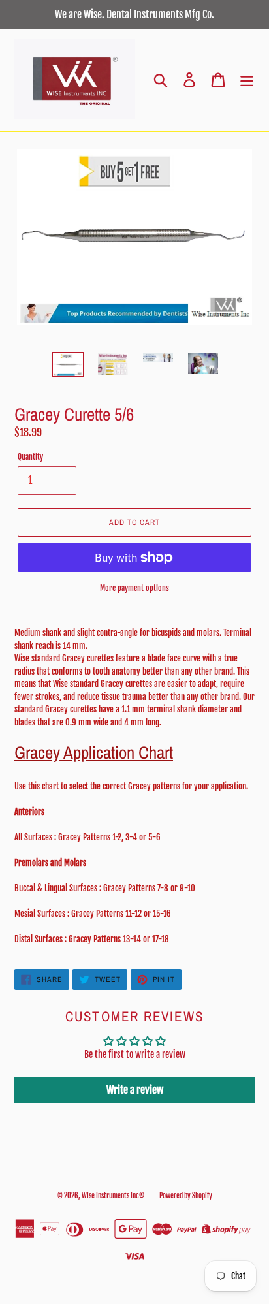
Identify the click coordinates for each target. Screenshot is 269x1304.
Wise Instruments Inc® (113, 1195)
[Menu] (246, 80)
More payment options (134, 588)
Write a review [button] (134, 1089)
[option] (68, 366)
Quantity (30, 457)
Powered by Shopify (185, 1195)
